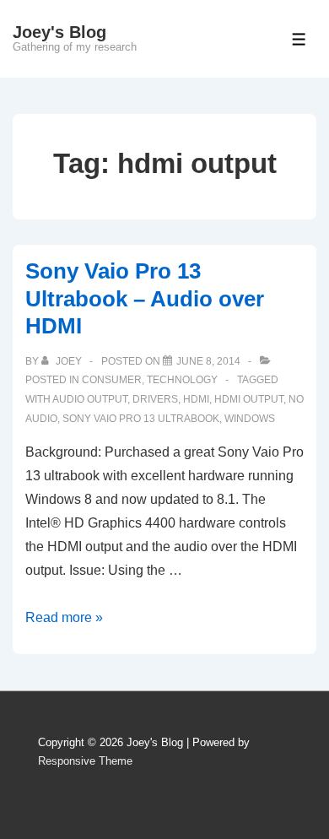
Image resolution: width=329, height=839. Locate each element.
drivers (155, 399)
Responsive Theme (85, 761)
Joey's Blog (59, 32)
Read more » (64, 617)
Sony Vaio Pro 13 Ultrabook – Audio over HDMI (144, 298)
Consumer (112, 380)
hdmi (196, 399)
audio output (89, 399)
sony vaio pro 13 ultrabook (140, 419)
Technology (182, 380)
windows (249, 419)
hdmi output (248, 399)
